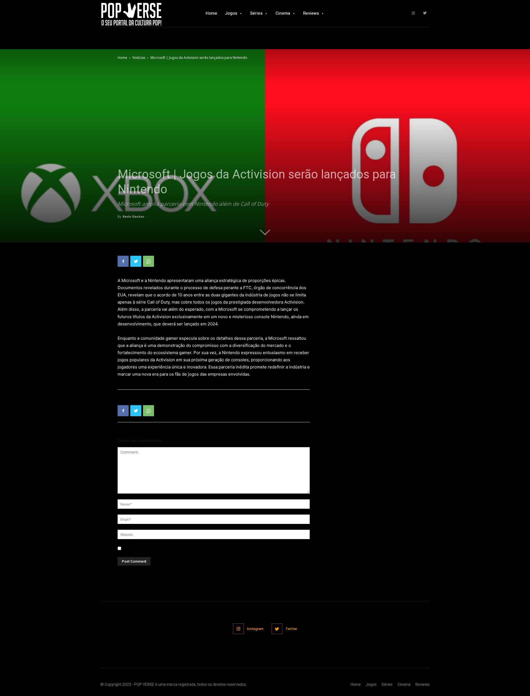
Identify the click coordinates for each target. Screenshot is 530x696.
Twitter (291, 628)
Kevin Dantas (133, 216)
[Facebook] (123, 261)
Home (122, 57)
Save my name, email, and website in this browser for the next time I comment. (194, 548)
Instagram (255, 628)
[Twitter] (425, 13)
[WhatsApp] (148, 261)
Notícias (138, 57)
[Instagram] (413, 13)
